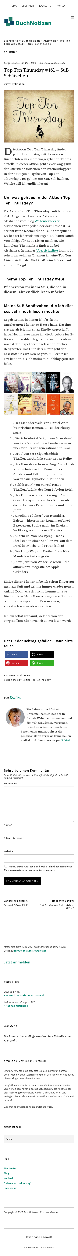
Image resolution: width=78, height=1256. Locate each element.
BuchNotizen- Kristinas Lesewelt (24, 995)
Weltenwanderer (47, 221)
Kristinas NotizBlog (16, 1005)
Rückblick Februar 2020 (16, 903)
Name (8, 825)
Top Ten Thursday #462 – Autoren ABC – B (57, 905)
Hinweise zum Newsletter (30, 950)
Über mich (28, 6)
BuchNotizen (31, 40)
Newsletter (45, 6)
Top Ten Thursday (41, 679)
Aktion (26, 679)
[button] (16, 654)
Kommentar (11, 783)
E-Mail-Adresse (13, 838)
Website (8, 851)
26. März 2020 (28, 63)
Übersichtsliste (47, 250)
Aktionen (50, 40)
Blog (14, 6)
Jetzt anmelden (17, 962)
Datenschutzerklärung (17, 1183)
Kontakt (61, 6)
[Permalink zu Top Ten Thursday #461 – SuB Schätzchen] (39, 141)
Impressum (10, 1188)
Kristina (20, 84)
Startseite (11, 40)
